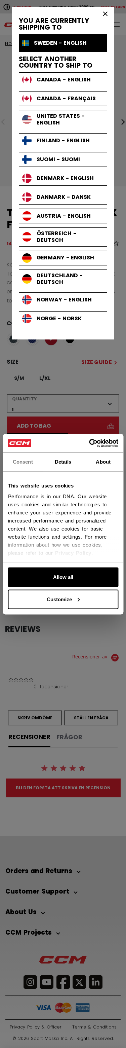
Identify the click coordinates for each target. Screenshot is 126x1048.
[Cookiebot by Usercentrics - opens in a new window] (89, 443)
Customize (59, 599)
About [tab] (103, 462)
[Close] (105, 13)
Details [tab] (63, 462)
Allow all (63, 577)
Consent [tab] (23, 462)
